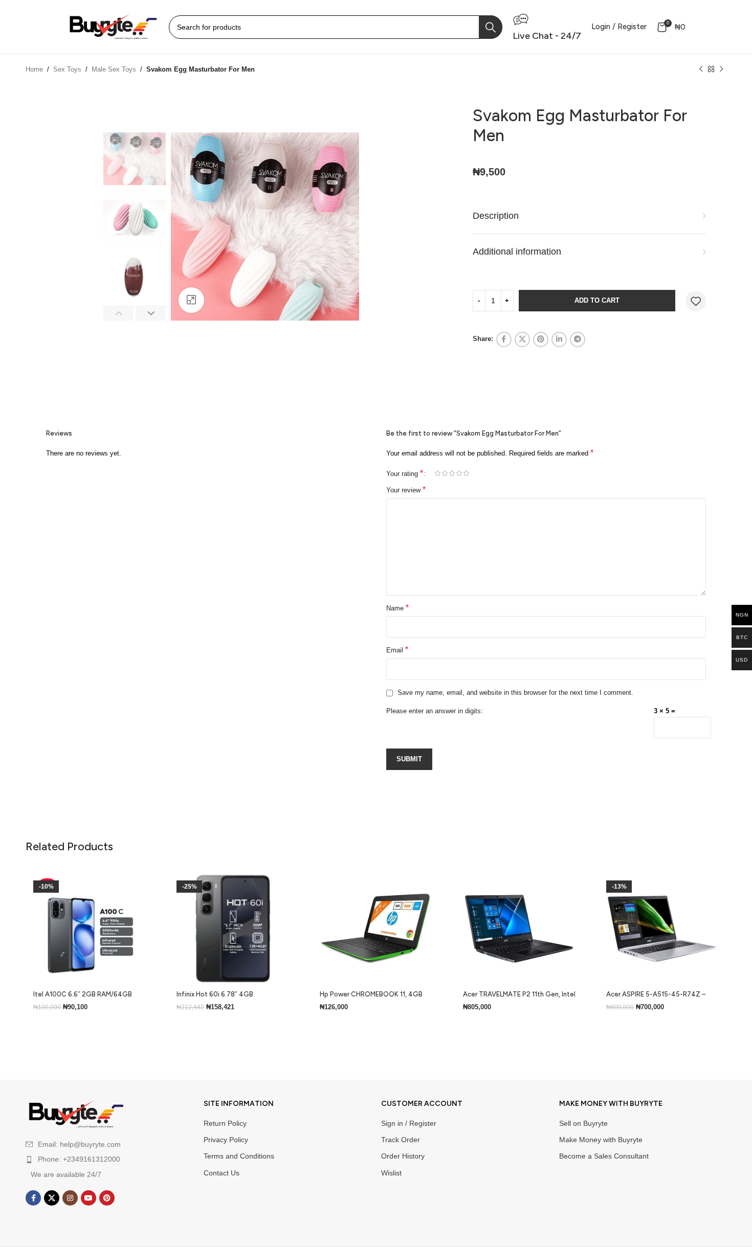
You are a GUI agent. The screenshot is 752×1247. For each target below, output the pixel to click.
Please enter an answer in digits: (434, 711)
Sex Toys (67, 69)
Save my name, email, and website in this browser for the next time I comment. (515, 692)
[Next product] (721, 69)
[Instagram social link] (70, 1198)
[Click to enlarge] (191, 300)
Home (34, 69)
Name (397, 607)
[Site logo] (113, 26)
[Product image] (89, 929)
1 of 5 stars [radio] (437, 473)
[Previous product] (701, 69)
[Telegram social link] (577, 339)
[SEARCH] (490, 27)
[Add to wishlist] (696, 301)
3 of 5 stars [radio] (451, 473)
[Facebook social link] (504, 339)
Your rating (404, 473)
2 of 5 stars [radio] (444, 473)
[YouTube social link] (88, 1198)
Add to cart (597, 300)
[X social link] (522, 339)
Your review (406, 489)
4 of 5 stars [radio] (458, 473)
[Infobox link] (547, 26)
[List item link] (96, 1159)
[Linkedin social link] (559, 339)
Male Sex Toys (114, 69)
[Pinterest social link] (540, 339)
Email (397, 649)
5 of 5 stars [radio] (466, 473)
